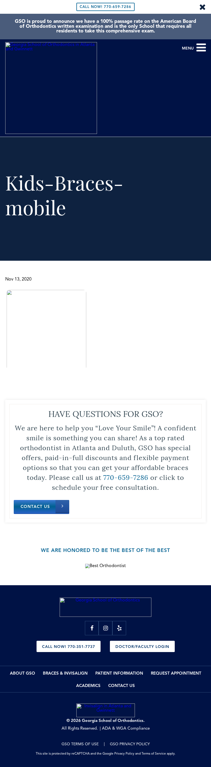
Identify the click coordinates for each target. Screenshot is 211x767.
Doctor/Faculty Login (142, 647)
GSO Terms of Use (80, 744)
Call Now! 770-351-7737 (68, 647)
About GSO (22, 674)
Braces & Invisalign (65, 674)
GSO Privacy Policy (130, 744)
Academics (88, 686)
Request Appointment (176, 674)
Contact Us (35, 507)
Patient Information (119, 674)
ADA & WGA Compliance (126, 729)
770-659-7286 (105, 7)
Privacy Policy (124, 753)
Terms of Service (153, 753)
